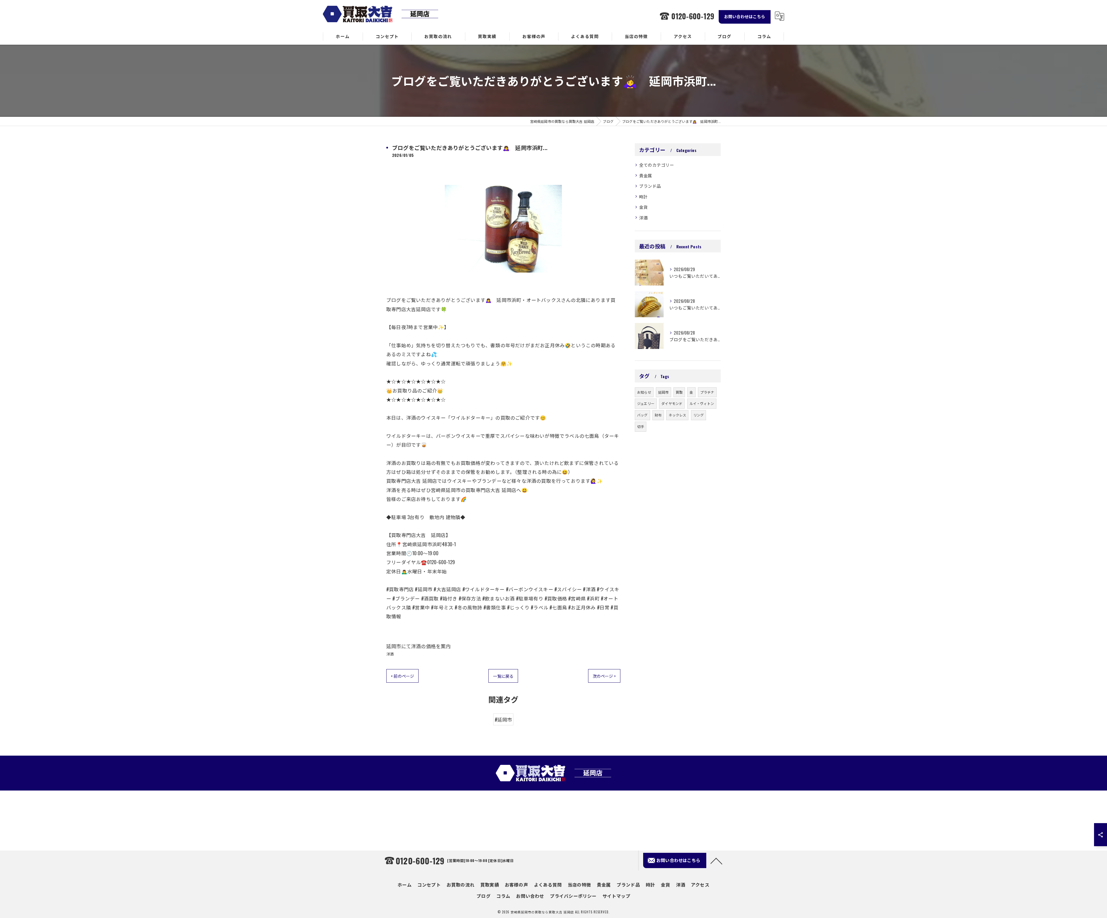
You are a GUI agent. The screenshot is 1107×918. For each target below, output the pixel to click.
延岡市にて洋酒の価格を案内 (418, 645)
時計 (643, 197)
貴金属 (645, 175)
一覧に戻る (503, 676)
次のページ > (604, 676)
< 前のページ (402, 676)
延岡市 (663, 392)
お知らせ (644, 392)
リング (698, 414)
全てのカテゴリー (656, 165)
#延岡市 (503, 719)
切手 (640, 426)
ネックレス (677, 414)
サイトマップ (616, 896)
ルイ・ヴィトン (702, 403)
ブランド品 (650, 186)
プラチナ (707, 392)
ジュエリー (645, 403)
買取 (679, 392)
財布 (658, 414)
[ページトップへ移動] (716, 860)
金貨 (643, 207)
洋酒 (390, 654)
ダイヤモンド (671, 403)
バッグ (642, 414)
